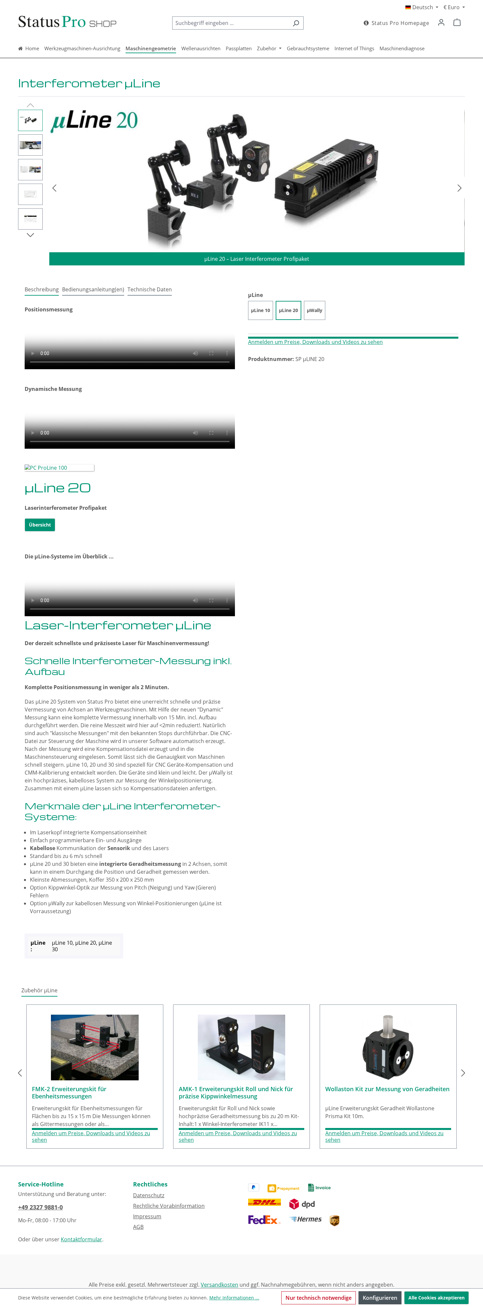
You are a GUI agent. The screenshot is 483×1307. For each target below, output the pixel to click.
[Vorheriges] (54, 187)
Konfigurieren (380, 1297)
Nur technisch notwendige (319, 1297)
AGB (138, 1226)
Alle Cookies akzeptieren (436, 1298)
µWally (314, 310)
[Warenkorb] (457, 22)
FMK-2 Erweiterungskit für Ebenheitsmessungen (69, 1092)
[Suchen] (296, 23)
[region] (242, 187)
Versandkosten (219, 1284)
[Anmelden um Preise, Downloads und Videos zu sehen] (353, 338)
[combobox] (230, 23)
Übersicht (40, 525)
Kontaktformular (81, 1239)
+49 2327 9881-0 (40, 1207)
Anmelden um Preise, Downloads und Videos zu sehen (315, 342)
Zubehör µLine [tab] (39, 990)
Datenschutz (148, 1195)
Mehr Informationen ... (234, 1298)
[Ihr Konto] (441, 22)
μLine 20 (288, 310)
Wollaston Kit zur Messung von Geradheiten (387, 1089)
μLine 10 (260, 310)
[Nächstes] (460, 187)
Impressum (147, 1216)
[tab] (42, 290)
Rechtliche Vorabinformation (169, 1205)
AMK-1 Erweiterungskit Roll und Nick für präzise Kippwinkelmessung (236, 1092)
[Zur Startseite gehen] (67, 21)
